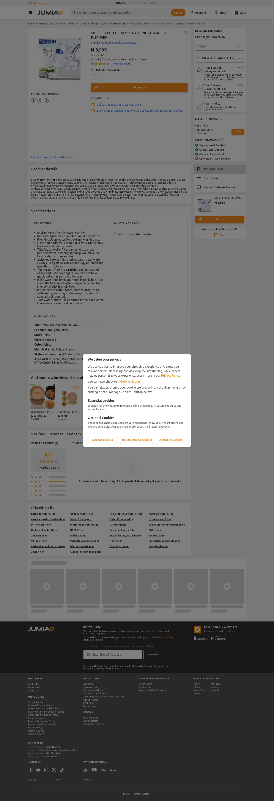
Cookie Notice (130, 381)
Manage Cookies (102, 439)
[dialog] (137, 400)
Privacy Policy (170, 375)
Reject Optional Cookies (137, 439)
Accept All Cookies (170, 439)
